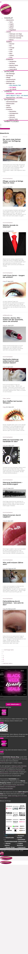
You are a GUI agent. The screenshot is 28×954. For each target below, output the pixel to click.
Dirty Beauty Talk (15, 85)
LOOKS (8, 32)
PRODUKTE (10, 20)
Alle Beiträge (10, 73)
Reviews (12, 63)
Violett (11, 55)
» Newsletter (21, 839)
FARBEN (9, 42)
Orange (11, 47)
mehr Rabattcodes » (13, 704)
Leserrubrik (13, 69)
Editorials (12, 67)
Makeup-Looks (16, 766)
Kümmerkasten (8, 178)
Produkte (9, 109)
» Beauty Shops (10, 847)
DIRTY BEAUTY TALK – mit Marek (17, 95)
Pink (10, 57)
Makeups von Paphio (16, 36)
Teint (11, 22)
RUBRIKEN (9, 59)
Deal (1, 722)
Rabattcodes (10, 103)
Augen (11, 24)
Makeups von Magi (15, 34)
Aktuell (5, 136)
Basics (11, 39)
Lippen (11, 26)
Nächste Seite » (8, 663)
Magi (4, 147)
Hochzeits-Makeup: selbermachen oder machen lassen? (11, 361)
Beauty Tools (13, 119)
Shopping (9, 100)
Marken (8, 107)
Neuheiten (12, 111)
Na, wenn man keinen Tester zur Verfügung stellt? (12, 141)
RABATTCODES (5, 128)
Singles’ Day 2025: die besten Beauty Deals (13, 750)
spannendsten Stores (9, 784)
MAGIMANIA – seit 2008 (14, 93)
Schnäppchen (13, 113)
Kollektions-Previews (15, 770)
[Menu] (0, 125)
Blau (10, 53)
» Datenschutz (21, 841)
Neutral (11, 43)
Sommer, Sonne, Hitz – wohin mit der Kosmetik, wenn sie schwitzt (13, 319)
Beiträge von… (11, 83)
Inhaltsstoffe (10, 81)
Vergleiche (12, 61)
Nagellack (12, 30)
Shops (8, 105)
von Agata (12, 87)
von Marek (12, 89)
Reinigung (9, 75)
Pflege (8, 77)
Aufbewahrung (7, 315)
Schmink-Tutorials (15, 37)
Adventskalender (12, 101)
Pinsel (11, 28)
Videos (8, 91)
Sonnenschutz (10, 79)
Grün (11, 51)
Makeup (8, 18)
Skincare (9, 72)
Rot (10, 45)
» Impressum (21, 847)
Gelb (10, 49)
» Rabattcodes (9, 837)
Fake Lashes (6, 398)
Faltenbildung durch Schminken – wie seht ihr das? (13, 603)
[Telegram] (0, 2)
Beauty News (13, 65)
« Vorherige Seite (8, 650)
